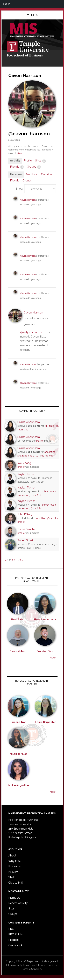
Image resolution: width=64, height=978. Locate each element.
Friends (16, 166)
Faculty (13, 871)
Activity (15, 160)
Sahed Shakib (25, 540)
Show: (20, 188)
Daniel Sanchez (27, 529)
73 (19, 560)
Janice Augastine (18, 785)
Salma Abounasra (28, 422)
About (12, 855)
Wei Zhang (24, 463)
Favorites (47, 174)
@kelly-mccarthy (31, 332)
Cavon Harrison (28, 200)
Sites (40, 160)
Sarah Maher (17, 651)
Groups (33, 166)
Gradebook (15, 945)
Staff (11, 877)
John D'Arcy (24, 514)
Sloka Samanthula (45, 619)
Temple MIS (32, 30)
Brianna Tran (18, 722)
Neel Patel (17, 619)
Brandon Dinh (45, 651)
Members (14, 897)
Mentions (32, 174)
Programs (14, 866)
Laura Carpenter (45, 722)
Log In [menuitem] (6, 3)
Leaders (13, 939)
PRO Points (15, 934)
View (19, 153)
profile (21, 466)
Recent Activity (18, 903)
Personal (16, 174)
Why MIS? (14, 861)
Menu (34, 15)
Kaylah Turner (26, 474)
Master (40, 440)
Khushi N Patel (18, 753)
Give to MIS (15, 882)
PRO (11, 929)
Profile (28, 160)
